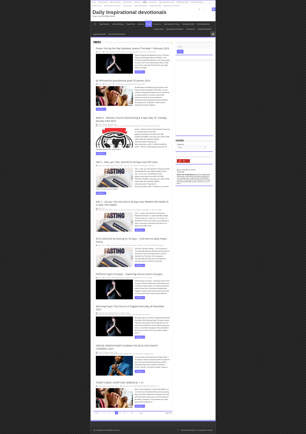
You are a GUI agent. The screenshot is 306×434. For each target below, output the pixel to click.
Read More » (140, 72)
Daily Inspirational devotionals (129, 12)
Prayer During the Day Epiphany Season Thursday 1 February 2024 (132, 48)
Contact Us (153, 2)
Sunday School (97, 6)
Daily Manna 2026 (182, 2)
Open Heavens (102, 2)
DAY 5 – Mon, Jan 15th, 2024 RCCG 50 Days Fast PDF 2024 (126, 162)
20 (132, 413)
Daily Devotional (102, 313)
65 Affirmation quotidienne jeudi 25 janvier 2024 (123, 80)
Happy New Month (155, 6)
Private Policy (127, 2)
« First (97, 413)
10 (124, 413)
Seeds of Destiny (115, 2)
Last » (141, 413)
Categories (180, 144)
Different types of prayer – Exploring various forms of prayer (129, 274)
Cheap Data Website (140, 6)
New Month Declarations (172, 6)
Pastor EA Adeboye (103, 352)
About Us (137, 2)
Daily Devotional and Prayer (116, 313)
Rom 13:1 (164, 218)
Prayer (145, 2)
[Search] (214, 9)
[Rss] (199, 9)
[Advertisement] (194, 98)
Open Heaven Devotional (112, 6)
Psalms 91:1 (145, 218)
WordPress (193, 430)
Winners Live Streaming (109, 124)
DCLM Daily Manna (197, 2)
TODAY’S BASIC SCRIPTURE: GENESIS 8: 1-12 (119, 382)
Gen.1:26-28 (139, 174)
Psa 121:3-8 (157, 218)
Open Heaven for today (166, 2)
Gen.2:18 (147, 174)
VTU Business (127, 6)
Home (94, 2)
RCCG (103, 165)
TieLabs (210, 430)
